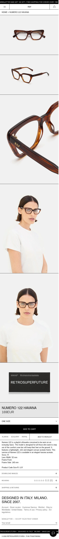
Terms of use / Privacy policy (35, 509)
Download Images (10, 462)
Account (5, 507)
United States (17, 509)
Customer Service (29, 507)
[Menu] (4, 6)
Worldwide (6, 509)
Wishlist (41, 507)
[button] (54, 6)
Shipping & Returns (10, 476)
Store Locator (15, 507)
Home (4, 12)
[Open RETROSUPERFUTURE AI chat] (53, 533)
